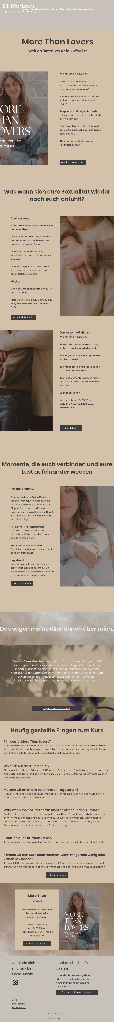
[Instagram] (15, 982)
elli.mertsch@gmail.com (57, 1014)
